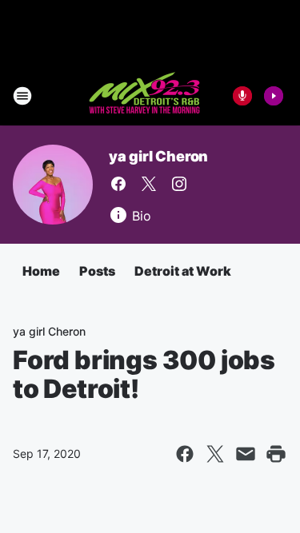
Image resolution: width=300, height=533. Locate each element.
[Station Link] (145, 95)
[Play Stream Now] (273, 95)
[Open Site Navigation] (22, 95)
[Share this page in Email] (245, 454)
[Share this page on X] (215, 454)
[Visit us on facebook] (118, 183)
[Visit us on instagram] (179, 183)
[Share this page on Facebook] (185, 454)
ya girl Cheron (158, 156)
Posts (97, 271)
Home (41, 271)
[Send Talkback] (242, 95)
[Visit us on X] (148, 183)
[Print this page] (276, 454)
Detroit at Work (182, 271)
